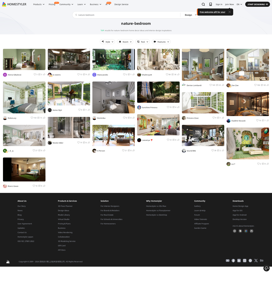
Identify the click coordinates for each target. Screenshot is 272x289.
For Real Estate (107, 214)
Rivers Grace (13, 186)
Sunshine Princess (149, 107)
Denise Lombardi (194, 85)
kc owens (57, 74)
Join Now (229, 4)
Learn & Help (199, 210)
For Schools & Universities (111, 219)
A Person (101, 150)
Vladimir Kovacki (238, 120)
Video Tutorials (200, 219)
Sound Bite (191, 150)
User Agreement (25, 223)
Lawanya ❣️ (147, 140)
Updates (21, 228)
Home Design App (240, 206)
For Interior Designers (110, 206)
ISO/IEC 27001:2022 (26, 241)
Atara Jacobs (102, 74)
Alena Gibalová (14, 74)
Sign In (219, 4)
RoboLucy (12, 118)
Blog (20, 214)
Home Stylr (57, 110)
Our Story (22, 206)
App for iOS (237, 210)
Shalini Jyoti (147, 74)
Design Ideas (63, 210)
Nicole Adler (58, 142)
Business (61, 228)
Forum (197, 214)
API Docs (61, 250)
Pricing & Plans (64, 223)
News (20, 210)
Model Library (64, 214)
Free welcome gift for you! (212, 11)
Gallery (197, 206)
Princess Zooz (193, 118)
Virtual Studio (63, 219)
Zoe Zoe (235, 85)
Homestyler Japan (25, 236)
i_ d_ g (10, 150)
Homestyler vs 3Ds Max (156, 206)
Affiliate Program (201, 223)
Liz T (233, 164)
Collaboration (64, 236)
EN (238, 4)
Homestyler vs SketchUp (156, 214)
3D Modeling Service (67, 241)
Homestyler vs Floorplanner (158, 210)
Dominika (101, 118)
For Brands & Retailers (110, 210)
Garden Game (200, 228)
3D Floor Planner (65, 206)
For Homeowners (108, 223)
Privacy (21, 219)
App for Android (239, 214)
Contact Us (22, 232)
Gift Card (61, 245)
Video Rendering (65, 232)
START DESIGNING (256, 4)
